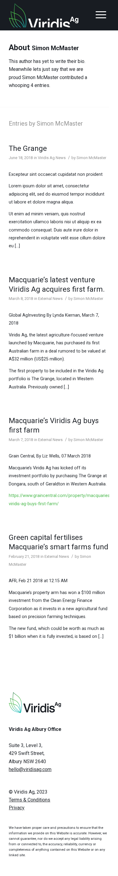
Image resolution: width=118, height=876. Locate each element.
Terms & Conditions (29, 800)
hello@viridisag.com (30, 769)
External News (50, 298)
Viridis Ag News (52, 157)
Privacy (17, 808)
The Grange (28, 148)
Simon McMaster (91, 157)
